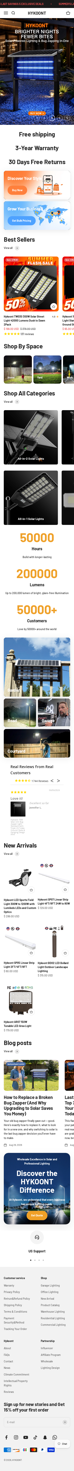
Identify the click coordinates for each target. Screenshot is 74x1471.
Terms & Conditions (15, 1311)
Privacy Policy (12, 1292)
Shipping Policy (13, 1305)
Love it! (16, 798)
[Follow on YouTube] (25, 1437)
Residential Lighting (53, 1318)
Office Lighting (49, 1292)
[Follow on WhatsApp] (54, 1437)
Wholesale (47, 1361)
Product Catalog (50, 1305)
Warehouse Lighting (53, 1311)
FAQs (7, 1354)
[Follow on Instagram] (16, 1437)
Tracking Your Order (15, 1329)
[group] (37, 71)
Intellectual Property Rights (16, 1383)
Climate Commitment (16, 1374)
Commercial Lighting (53, 1324)
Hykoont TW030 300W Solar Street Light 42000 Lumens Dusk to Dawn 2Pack (24, 320)
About (7, 1348)
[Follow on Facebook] (6, 1437)
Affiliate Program (51, 1354)
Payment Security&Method (14, 1320)
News (7, 1367)
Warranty (9, 1285)
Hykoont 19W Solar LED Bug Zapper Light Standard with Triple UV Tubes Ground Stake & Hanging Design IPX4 (18, 826)
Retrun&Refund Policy (17, 1298)
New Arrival (47, 1298)
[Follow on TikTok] (35, 1437)
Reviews (9, 1391)
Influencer (47, 1348)
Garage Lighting (50, 1285)
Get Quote (37, 1215)
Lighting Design (50, 1367)
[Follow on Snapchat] (45, 1437)
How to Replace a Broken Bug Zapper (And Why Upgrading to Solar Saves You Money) (28, 1105)
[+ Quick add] (53, 306)
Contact (8, 1361)
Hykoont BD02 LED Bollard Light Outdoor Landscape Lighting (53, 967)
